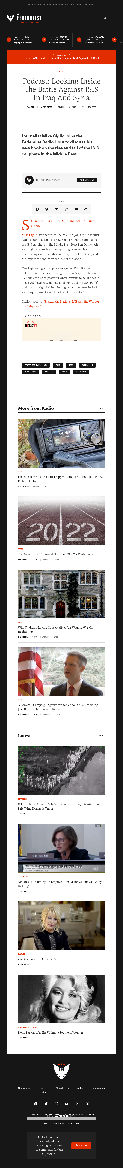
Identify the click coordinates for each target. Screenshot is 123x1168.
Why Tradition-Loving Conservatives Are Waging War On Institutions (55, 630)
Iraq (58, 365)
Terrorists (81, 372)
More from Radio (36, 408)
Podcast (49, 372)
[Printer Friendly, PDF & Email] (86, 209)
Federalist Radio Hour (36, 365)
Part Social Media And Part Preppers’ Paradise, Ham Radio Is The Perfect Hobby (60, 479)
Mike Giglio (29, 235)
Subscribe (81, 1145)
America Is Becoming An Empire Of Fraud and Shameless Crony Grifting (60, 884)
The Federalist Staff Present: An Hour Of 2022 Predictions (55, 554)
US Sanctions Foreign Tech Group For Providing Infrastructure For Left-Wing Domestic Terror (61, 806)
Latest (24, 736)
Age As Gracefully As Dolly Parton (40, 959)
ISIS (71, 365)
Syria (64, 372)
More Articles (87, 180)
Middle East (30, 372)
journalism (87, 365)
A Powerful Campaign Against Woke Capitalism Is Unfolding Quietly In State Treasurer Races (58, 707)
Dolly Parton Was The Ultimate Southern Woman (50, 1032)
